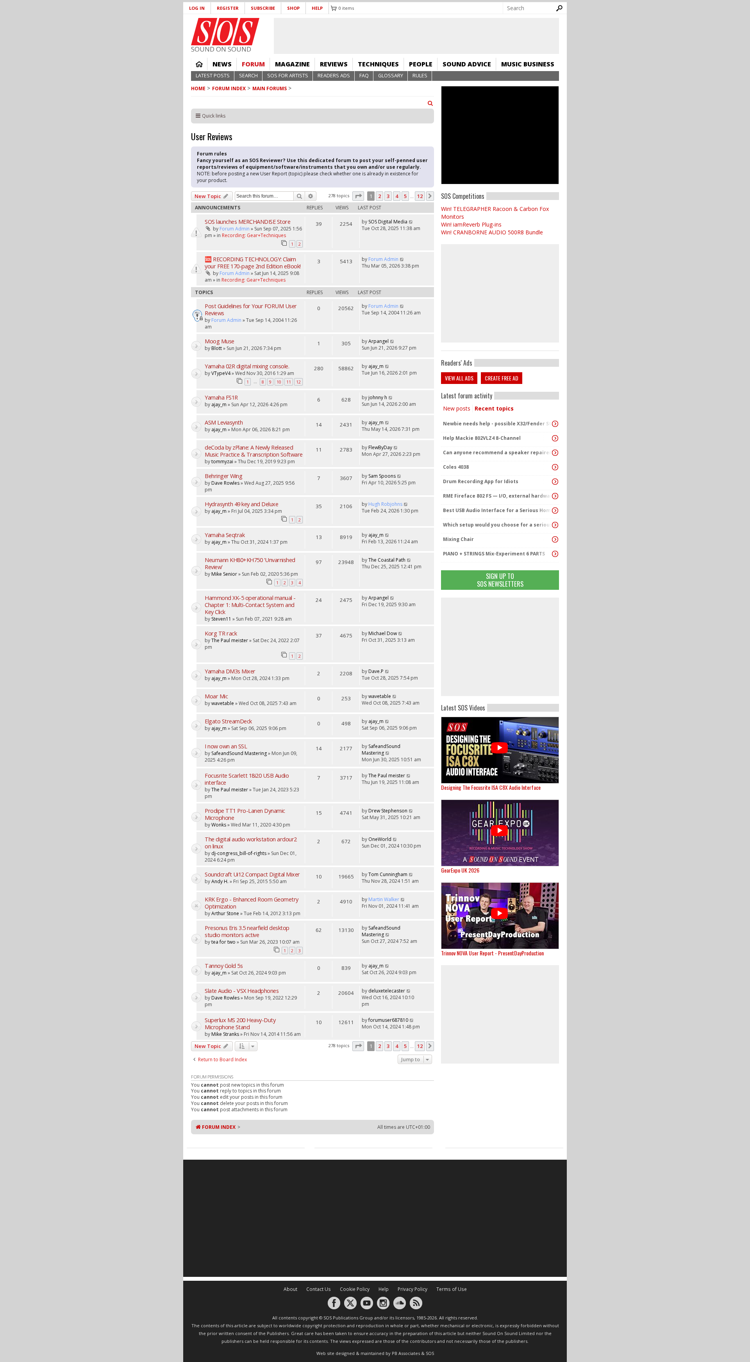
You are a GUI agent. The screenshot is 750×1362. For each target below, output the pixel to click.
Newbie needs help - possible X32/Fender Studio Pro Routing (498, 423)
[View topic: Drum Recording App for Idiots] (555, 481)
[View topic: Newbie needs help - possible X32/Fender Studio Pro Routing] (555, 423)
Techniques (378, 64)
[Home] (225, 31)
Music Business (527, 64)
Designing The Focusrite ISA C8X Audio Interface (491, 787)
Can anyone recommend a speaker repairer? (498, 452)
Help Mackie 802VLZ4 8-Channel (482, 438)
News (222, 64)
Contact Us (318, 1289)
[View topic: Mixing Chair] (555, 539)
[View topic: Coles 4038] (555, 467)
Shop (293, 8)
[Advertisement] (500, 647)
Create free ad (501, 378)
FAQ (364, 75)
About (290, 1289)
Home (199, 64)
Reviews (334, 64)
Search (248, 75)
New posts (456, 408)
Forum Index (229, 88)
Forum (253, 64)
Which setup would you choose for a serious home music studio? (498, 524)
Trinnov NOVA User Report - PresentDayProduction (492, 953)
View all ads (459, 378)
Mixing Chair (458, 539)
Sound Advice (467, 64)
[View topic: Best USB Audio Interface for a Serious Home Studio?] (555, 510)
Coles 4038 (456, 467)
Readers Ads (334, 75)
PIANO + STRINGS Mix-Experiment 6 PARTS (494, 553)
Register (228, 8)
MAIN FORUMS (269, 88)
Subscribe (263, 8)
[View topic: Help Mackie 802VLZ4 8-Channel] (555, 438)
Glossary (390, 75)
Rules (419, 75)
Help (317, 8)
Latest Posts (213, 75)
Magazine (292, 64)
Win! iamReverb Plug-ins (471, 224)
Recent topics (494, 408)
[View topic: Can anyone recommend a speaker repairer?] (555, 452)
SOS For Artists (287, 75)
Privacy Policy (412, 1289)
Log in (197, 8)
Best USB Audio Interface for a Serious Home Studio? (498, 510)
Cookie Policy (355, 1289)
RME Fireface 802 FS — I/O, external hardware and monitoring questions (498, 496)
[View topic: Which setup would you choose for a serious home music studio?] (555, 524)
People (420, 64)
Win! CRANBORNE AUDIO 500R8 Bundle (492, 232)
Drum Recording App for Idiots (480, 481)
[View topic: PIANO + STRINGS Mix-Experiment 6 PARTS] (555, 553)
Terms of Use (451, 1289)
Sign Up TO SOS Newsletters (500, 580)
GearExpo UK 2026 (460, 870)
